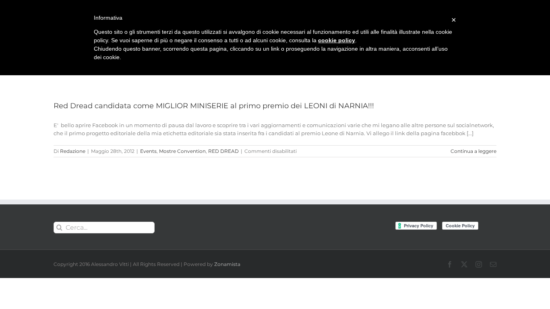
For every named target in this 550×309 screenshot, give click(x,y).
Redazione (72, 151)
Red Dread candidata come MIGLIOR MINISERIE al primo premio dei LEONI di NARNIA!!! (214, 105)
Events (148, 151)
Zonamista (227, 264)
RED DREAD (223, 151)
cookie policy (336, 40)
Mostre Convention (182, 151)
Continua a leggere (473, 151)
